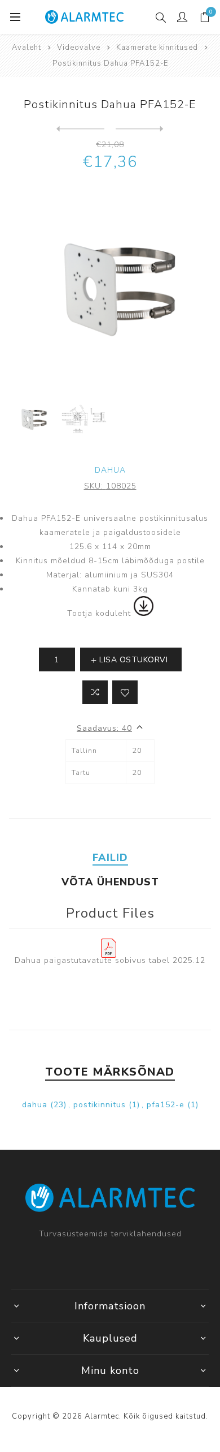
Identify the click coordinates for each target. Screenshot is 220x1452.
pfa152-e (165, 1104)
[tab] (110, 857)
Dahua (110, 470)
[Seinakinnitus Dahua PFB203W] (140, 129)
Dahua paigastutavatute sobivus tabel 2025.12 (110, 960)
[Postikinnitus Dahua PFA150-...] (80, 129)
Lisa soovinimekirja (125, 692)
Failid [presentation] (110, 857)
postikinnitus (99, 1104)
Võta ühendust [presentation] (110, 882)
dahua (34, 1104)
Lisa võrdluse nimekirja (95, 692)
